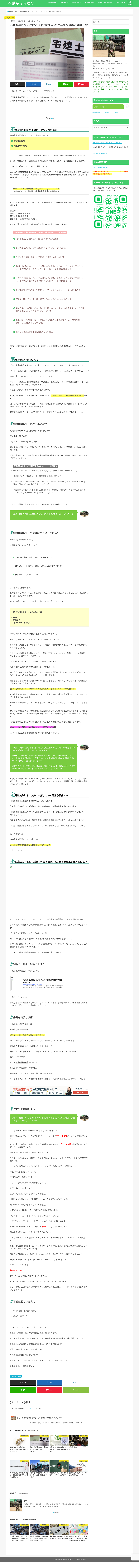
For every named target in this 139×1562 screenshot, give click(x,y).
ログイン (30, 1408)
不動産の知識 (89, 2)
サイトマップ (121, 2)
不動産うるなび (21, 3)
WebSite (56, 1512)
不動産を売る (52, 2)
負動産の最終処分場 (100, 153)
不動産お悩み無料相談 (105, 2)
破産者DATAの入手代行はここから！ (106, 112)
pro (25, 1501)
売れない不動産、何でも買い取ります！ (107, 143)
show (51, 118)
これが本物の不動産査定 (101, 167)
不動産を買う (76, 2)
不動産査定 (64, 2)
